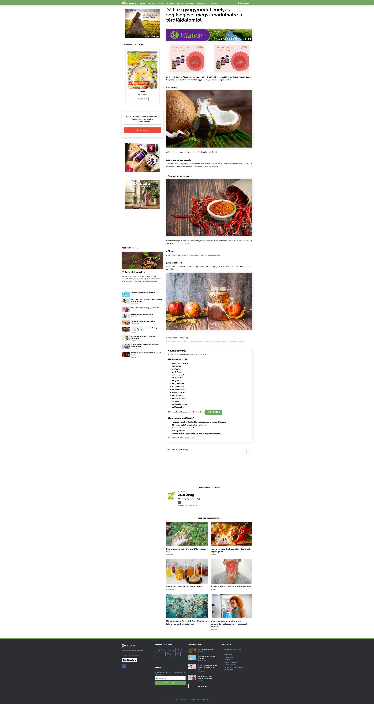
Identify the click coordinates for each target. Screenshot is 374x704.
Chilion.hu (180, 650)
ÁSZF (226, 652)
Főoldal (142, 3)
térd (168, 449)
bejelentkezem (189, 437)
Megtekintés (142, 99)
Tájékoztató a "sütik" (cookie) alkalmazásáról (233, 668)
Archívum (213, 3)
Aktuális (151, 3)
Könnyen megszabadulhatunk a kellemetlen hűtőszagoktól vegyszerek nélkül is (229, 624)
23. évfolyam (142, 95)
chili (178, 654)
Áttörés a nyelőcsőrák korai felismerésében (231, 586)
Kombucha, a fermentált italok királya (143, 321)
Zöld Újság (187, 25)
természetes (160, 654)
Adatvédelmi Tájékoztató (232, 649)
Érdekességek (202, 3)
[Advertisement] (142, 228)
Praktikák (170, 3)
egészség (171, 650)
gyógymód (183, 449)
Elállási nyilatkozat (230, 662)
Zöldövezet (190, 3)
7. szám (142, 91)
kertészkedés (170, 658)
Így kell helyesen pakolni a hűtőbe (142, 314)
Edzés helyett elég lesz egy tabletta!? (143, 292)
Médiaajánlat (228, 657)
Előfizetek (213, 412)
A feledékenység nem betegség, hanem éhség (145, 308)
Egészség (160, 3)
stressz (180, 658)
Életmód (180, 3)
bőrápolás (170, 654)
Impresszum (228, 654)
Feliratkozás (170, 683)
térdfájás (175, 449)
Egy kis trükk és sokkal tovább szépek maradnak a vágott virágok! (207, 667)
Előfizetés (143, 130)
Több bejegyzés (202, 686)
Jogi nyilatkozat (229, 664)
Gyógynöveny (160, 650)
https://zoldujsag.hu (191, 505)
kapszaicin (159, 658)
